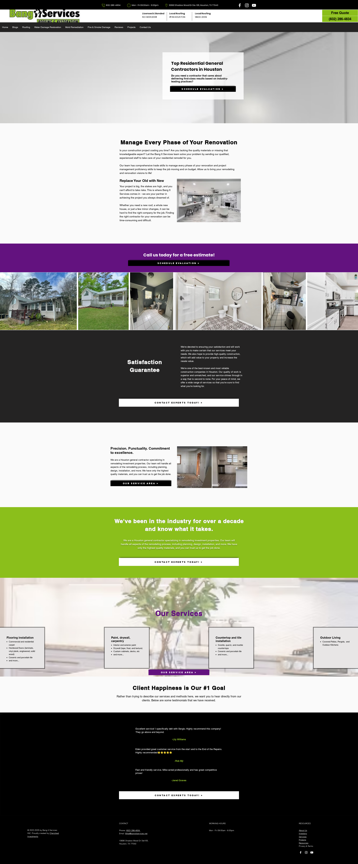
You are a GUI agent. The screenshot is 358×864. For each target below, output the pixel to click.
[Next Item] (353, 301)
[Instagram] (246, 5)
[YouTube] (253, 5)
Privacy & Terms (306, 846)
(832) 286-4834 (133, 830)
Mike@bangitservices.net (136, 833)
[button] (26, 27)
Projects (302, 840)
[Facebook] (239, 5)
